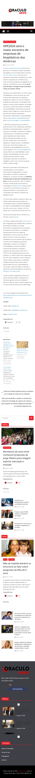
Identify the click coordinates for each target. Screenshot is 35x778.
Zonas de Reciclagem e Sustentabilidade (18, 120)
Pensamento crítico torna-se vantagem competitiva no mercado (23, 525)
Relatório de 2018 (18, 186)
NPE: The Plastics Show (10, 75)
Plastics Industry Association (12, 68)
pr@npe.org (15, 306)
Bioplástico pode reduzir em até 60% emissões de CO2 (22, 350)
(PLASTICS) (26, 221)
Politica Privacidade (7, 748)
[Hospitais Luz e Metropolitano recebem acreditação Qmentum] (7, 503)
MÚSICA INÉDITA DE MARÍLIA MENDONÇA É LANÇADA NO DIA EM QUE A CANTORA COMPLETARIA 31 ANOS (23, 645)
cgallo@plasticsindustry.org (19, 310)
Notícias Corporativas (9, 41)
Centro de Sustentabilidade (21, 149)
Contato (3, 760)
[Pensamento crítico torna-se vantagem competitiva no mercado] (7, 527)
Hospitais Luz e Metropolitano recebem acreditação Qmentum (22, 502)
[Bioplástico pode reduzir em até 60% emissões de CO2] (22, 344)
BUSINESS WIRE (12, 314)
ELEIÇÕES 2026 (7, 447)
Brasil (5, 559)
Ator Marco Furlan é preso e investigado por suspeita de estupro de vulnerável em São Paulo (23, 616)
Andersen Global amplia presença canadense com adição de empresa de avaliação (18, 392)
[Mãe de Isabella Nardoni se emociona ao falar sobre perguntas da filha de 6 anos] (17, 548)
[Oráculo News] (3, 31)
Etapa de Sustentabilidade (18, 118)
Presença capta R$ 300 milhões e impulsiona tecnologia (21, 514)
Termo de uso (5, 752)
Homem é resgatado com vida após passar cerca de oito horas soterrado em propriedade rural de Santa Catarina (23, 630)
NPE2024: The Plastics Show (11, 271)
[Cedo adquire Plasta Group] (10, 375)
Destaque (11, 559)
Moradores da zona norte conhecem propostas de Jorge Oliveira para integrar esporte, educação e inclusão (17, 458)
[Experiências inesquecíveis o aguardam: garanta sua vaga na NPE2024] (10, 353)
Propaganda (5, 756)
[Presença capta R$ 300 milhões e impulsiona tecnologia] (7, 515)
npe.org (16, 217)
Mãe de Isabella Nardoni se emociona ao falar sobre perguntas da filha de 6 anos (17, 568)
